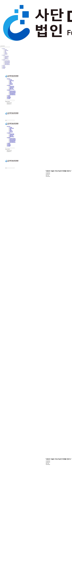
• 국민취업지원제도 (7, 60)
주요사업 (3, 55)
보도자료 (3, 68)
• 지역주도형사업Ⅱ (7, 64)
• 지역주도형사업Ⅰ (7, 63)
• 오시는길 (5, 54)
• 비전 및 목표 (6, 50)
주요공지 (3, 65)
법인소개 (3, 48)
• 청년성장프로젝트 (7, 62)
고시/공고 (3, 66)
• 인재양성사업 (11, 87)
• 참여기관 (5, 53)
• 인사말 (5, 49)
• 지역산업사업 (11, 86)
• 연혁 (5, 51)
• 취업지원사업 (6, 58)
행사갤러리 (4, 67)
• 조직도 (5, 52)
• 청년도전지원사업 (7, 61)
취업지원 (3, 59)
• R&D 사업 (5, 57)
